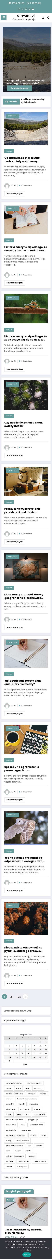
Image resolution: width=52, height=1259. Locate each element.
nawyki (9, 1114)
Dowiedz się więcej (14, 194)
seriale (39, 1145)
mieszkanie (10, 1109)
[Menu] (3, 17)
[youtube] (33, 9)
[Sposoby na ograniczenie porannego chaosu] (26, 739)
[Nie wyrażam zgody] (48, 1248)
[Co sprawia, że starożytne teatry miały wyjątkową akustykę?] (26, 128)
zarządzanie (23, 1161)
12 (22, 1049)
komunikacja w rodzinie (27, 1099)
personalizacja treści (14, 1120)
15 (40, 1049)
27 (28, 1057)
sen (29, 1145)
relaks (43, 1135)
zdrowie (9, 1166)
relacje (33, 1135)
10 (10, 1049)
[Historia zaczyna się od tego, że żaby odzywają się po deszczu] (26, 308)
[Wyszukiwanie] (43, 18)
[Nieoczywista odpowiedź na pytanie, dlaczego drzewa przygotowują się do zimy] (26, 918)
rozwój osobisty (22, 1140)
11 (16, 1049)
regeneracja (26, 1130)
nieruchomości (23, 1114)
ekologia (31, 1093)
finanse (9, 1099)
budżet (8, 1088)
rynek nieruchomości (14, 1145)
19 (22, 1053)
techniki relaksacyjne (15, 1156)
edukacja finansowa (14, 1093)
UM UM (13, 186)
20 (19, 996)
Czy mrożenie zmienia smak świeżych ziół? (23, 424)
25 (16, 1057)
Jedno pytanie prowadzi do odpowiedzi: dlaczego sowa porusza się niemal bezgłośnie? (25, 859)
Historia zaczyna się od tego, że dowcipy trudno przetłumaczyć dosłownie (25, 248)
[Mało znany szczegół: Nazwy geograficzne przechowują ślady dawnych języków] (26, 567)
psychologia (11, 1130)
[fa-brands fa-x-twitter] (22, 9)
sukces (18, 1151)
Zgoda (27, 1254)
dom (27, 1088)
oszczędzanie (39, 1114)
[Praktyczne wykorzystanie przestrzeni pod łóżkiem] (26, 481)
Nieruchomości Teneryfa (15, 1074)
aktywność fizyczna (14, 1083)
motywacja (24, 1109)
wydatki (32, 1156)
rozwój (8, 1140)
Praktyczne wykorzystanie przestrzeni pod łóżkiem (22, 510)
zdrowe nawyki (40, 1161)
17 (10, 1053)
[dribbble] (26, 9)
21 (34, 1053)
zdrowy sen (22, 1166)
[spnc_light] (48, 18)
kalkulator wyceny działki (16, 1177)
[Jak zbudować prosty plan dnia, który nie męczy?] (26, 653)
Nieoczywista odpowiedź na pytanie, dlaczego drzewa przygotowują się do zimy (23, 949)
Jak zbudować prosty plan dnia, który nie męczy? (22, 682)
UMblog (9, 151)
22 (40, 1053)
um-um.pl (26, 15)
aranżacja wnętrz (34, 1083)
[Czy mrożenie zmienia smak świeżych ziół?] (26, 395)
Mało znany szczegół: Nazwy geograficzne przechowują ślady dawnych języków (23, 596)
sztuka (28, 1151)
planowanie (11, 1125)
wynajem (9, 1161)
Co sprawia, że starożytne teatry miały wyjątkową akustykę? (22, 159)
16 (46, 1049)
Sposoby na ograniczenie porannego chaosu (21, 768)
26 (22, 1057)
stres (8, 1151)
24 (10, 1057)
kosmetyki (10, 1104)
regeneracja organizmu (15, 1135)
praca (23, 1125)
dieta (18, 1088)
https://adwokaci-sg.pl (15, 1020)
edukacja (38, 1088)
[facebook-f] (19, 9)
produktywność (36, 1125)
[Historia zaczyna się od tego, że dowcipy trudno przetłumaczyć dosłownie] (26, 219)
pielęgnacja (33, 1120)
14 (34, 1049)
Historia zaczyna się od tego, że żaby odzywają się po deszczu (25, 338)
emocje (43, 1093)
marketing (33, 1104)
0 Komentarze (26, 186)
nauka (37, 1109)
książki (22, 1104)
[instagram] (29, 9)
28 (34, 1057)
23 (46, 1053)
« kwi (25, 1064)
